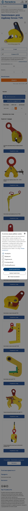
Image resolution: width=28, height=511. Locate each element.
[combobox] (24, 233)
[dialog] (14, 255)
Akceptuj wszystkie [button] (14, 269)
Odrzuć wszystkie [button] (14, 273)
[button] (14, 277)
